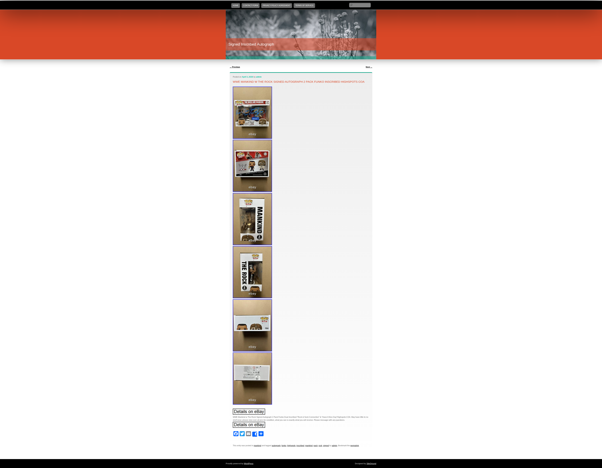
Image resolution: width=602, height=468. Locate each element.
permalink (354, 446)
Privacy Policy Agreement (276, 5)
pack (316, 446)
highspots (291, 446)
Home (235, 5)
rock (320, 446)
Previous (235, 67)
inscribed (300, 446)
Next (369, 67)
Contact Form (250, 5)
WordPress (248, 464)
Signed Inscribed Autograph (251, 44)
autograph (276, 446)
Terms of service (304, 5)
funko (284, 446)
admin (258, 77)
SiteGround (371, 464)
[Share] (255, 434)
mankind (257, 446)
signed (326, 446)
